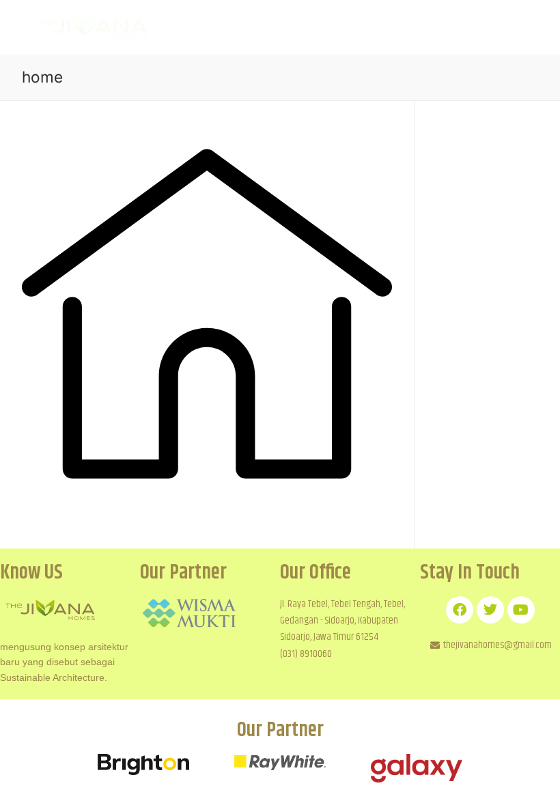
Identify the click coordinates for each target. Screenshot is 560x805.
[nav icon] (511, 27)
